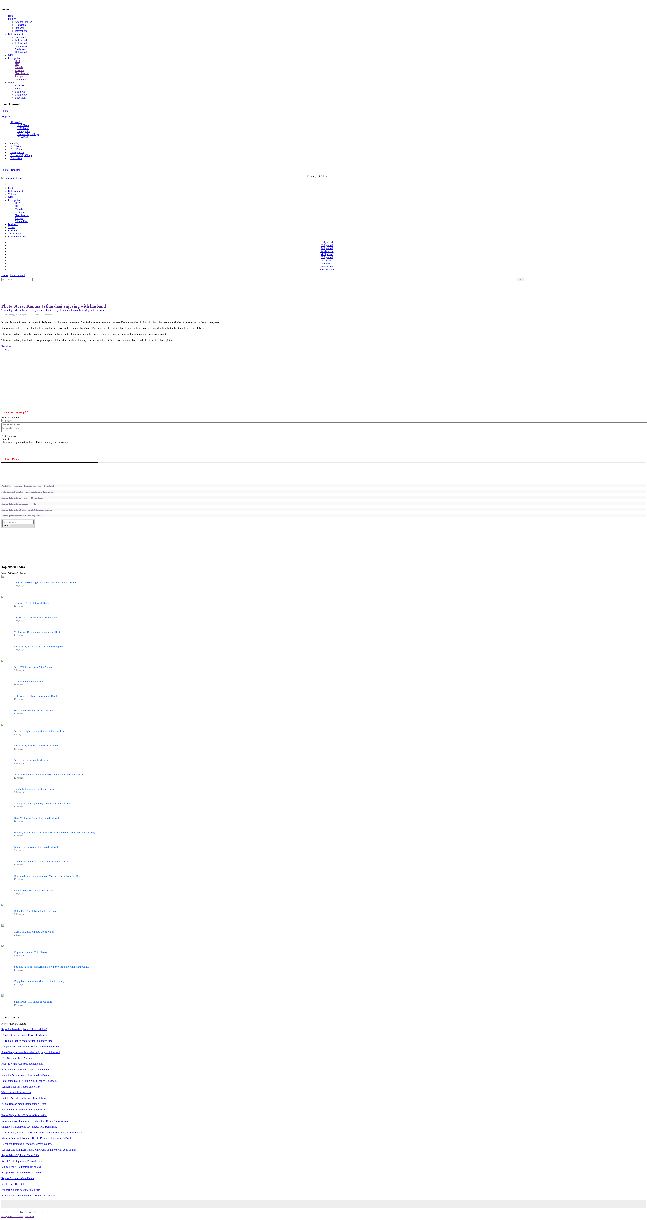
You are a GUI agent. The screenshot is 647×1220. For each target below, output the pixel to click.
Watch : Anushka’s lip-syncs (16, 1092)
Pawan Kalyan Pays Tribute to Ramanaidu (36, 745)
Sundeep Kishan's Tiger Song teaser (20, 1086)
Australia (19, 70)
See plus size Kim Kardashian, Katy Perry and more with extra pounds (51, 966)
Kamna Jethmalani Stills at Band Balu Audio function (26, 509)
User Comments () (14, 412)
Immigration (14, 58)
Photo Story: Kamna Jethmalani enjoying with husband (53, 306)
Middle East (21, 79)
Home (11, 15)
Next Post (48, 317)
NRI (10, 55)
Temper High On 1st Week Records (33, 603)
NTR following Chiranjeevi (28, 681)
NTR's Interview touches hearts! (31, 760)
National (19, 27)
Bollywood (21, 40)
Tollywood (20, 37)
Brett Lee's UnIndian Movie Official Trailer (24, 1098)
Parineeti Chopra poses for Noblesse (20, 1189)
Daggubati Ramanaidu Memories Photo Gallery (39, 981)
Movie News (21, 310)
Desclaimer (29, 1216)
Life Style (20, 91)
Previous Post (33, 317)
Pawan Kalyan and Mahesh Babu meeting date (39, 646)
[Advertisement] (62, 282)
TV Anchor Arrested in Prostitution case (35, 617)
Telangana (20, 24)
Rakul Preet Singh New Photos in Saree (35, 911)
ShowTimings (326, 269)
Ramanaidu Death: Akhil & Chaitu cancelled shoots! (29, 1080)
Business (19, 85)
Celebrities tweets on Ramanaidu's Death (35, 696)
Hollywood (21, 52)
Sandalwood (21, 46)
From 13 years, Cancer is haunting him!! (22, 1063)
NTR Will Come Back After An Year (33, 667)
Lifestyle (12, 230)
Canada (19, 67)
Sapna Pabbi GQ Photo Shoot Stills (33, 1001)
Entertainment (15, 34)
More (11, 82)
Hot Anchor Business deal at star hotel (34, 710)
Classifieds (23, 137)
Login (4, 110)
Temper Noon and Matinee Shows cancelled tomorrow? (31, 1046)
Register (5, 116)
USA (17, 61)
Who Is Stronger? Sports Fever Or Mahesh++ (25, 1035)
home (3, 1216)
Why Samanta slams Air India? (17, 1058)
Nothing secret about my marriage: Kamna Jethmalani (27, 491)
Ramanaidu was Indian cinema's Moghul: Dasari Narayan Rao (47, 876)
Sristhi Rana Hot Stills (13, 1184)
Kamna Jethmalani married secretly (18, 503)
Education (20, 97)
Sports (18, 88)
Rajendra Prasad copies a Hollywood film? (24, 1029)
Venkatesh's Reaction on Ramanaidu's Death (37, 632)
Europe (19, 76)
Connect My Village (28, 134)
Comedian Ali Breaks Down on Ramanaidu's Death (41, 861)
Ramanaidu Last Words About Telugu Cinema (26, 1069)
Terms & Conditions (15, 1216)
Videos (12, 194)
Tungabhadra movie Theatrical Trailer (34, 789)
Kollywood (21, 43)
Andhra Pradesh (23, 21)
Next (7, 350)
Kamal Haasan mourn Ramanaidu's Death (36, 847)
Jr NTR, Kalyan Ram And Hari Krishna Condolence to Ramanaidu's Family (54, 832)
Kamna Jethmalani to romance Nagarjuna (21, 515)
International (21, 30)
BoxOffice (327, 266)
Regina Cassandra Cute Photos (30, 952)
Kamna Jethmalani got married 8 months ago (23, 497)
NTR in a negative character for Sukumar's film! (39, 731)
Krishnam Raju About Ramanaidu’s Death (23, 1109)
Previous (7, 346)
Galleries (327, 260)
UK (17, 64)
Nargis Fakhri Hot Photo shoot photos (34, 931)
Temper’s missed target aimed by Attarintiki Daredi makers (45, 582)
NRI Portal (23, 128)
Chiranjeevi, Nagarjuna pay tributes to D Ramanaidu (42, 803)
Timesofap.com (25, 1212)
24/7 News (23, 125)
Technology (21, 94)
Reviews (327, 263)
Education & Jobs (17, 236)
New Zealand (22, 73)
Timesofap (16, 122)
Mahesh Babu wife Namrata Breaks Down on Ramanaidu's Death (49, 774)
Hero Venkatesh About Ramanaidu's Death (37, 818)
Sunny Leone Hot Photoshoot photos (33, 890)
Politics (12, 18)
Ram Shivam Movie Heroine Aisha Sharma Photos (28, 1195)
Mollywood (21, 49)
